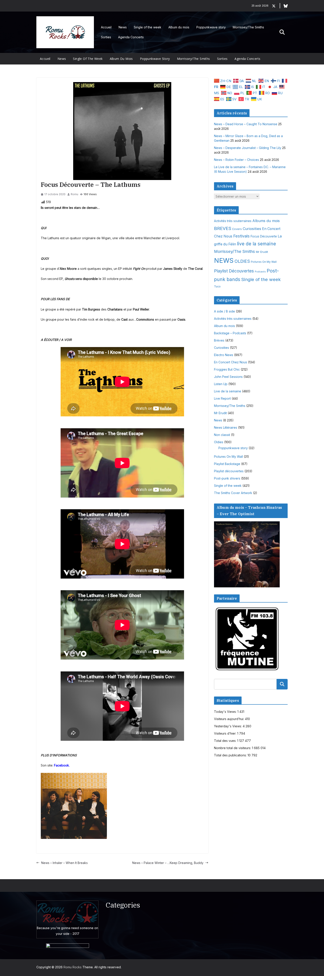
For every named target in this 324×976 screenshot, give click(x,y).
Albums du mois (266, 221)
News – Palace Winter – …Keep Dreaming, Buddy (167, 863)
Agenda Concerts (131, 37)
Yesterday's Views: (228, 726)
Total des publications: (231, 755)
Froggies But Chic (227, 369)
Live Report (222, 398)
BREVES (222, 228)
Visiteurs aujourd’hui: (229, 719)
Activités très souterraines (232, 221)
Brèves (219, 340)
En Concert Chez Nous (230, 362)
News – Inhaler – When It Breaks (64, 863)
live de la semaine (256, 243)
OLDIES (242, 261)
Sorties (106, 37)
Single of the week (147, 27)
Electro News (223, 355)
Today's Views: (225, 711)
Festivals (241, 235)
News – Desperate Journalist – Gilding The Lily (247, 148)
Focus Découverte (264, 236)
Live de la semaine (227, 391)
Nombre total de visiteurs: (233, 748)
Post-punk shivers (227, 478)
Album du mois (178, 27)
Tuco (217, 286)
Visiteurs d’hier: (225, 733)
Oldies (218, 442)
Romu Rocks (72, 967)
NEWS (224, 260)
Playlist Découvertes (234, 271)
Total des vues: (225, 741)
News (123, 27)
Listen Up (220, 384)
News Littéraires (225, 427)
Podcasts (260, 271)
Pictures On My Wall (264, 261)
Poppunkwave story (211, 27)
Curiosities (252, 228)
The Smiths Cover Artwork (233, 493)
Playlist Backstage (227, 464)
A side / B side (224, 311)
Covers (237, 229)
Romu (74, 194)
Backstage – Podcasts (230, 333)
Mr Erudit (262, 252)
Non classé (222, 435)
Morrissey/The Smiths (248, 27)
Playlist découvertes (229, 471)
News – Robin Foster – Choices (236, 160)
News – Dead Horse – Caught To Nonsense (245, 124)
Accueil (106, 27)
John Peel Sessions (228, 377)
